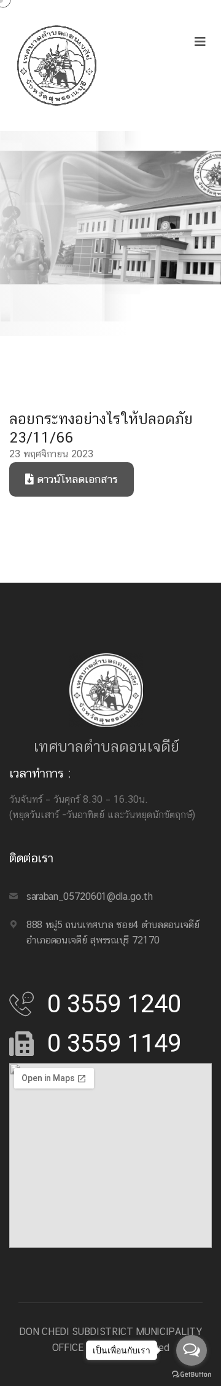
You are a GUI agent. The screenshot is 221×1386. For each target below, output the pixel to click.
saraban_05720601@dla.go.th (89, 896)
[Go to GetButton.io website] (191, 1373)
